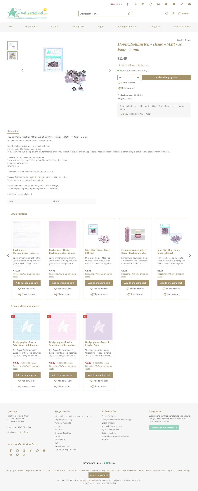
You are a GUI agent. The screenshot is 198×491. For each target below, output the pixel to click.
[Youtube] (174, 4)
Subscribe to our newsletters (164, 427)
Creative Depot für (63, 433)
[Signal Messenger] (166, 4)
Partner (58, 436)
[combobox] (102, 13)
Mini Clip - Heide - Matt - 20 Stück (98, 251)
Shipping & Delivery (63, 419)
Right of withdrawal (110, 429)
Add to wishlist (128, 82)
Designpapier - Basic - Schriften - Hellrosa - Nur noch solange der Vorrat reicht (62, 344)
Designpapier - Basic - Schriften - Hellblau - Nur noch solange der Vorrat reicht (26, 344)
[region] (60, 70)
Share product (127, 88)
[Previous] (22, 70)
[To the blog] (181, 4)
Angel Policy (60, 439)
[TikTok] (151, 4)
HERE (122, 114)
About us (59, 429)
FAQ (56, 443)
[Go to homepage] (27, 13)
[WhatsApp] (158, 4)
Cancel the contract (99, 475)
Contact (58, 426)
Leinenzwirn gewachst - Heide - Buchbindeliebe (134, 251)
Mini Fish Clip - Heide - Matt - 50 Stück (169, 251)
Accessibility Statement (112, 426)
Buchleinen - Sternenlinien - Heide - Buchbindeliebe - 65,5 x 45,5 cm (25, 251)
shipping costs (85, 480)
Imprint (105, 439)
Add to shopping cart (166, 77)
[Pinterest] (143, 4)
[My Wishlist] (167, 13)
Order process (108, 423)
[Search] (129, 13)
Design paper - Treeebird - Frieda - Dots (98, 344)
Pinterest (36, 177)
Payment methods (63, 423)
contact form (22, 432)
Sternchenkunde (62, 446)
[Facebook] (127, 4)
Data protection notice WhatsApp (117, 419)
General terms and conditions (115, 436)
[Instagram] (135, 4)
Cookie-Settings (109, 416)
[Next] (110, 70)
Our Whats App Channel (66, 449)
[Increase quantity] (138, 77)
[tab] (13, 131)
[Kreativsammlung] (189, 4)
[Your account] (173, 13)
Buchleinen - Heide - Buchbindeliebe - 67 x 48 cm (62, 251)
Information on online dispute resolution (73, 416)
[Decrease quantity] (120, 77)
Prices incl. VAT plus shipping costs (133, 65)
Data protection (109, 433)
